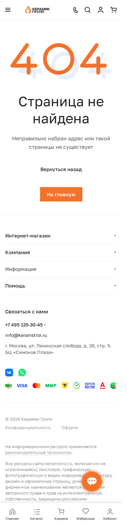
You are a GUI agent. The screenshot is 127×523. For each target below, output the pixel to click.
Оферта (70, 427)
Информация (20, 269)
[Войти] (100, 10)
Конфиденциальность (28, 427)
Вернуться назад (61, 169)
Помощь (15, 285)
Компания (17, 252)
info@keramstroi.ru (26, 335)
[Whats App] (22, 372)
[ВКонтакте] (9, 372)
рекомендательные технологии (38, 452)
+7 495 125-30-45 (24, 324)
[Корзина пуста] (113, 10)
